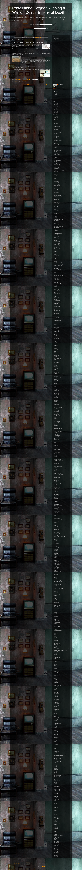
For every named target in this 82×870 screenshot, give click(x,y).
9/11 (54, 146)
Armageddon (56, 404)
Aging (55, 403)
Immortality (56, 143)
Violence (55, 535)
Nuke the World (57, 789)
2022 (55, 99)
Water (55, 396)
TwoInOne (56, 279)
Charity (55, 557)
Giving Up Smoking (57, 431)
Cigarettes (56, 411)
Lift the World (56, 601)
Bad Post (55, 317)
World (55, 214)
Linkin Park (56, 501)
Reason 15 (56, 818)
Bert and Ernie (56, 674)
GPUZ (55, 484)
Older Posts (47, 84)
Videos (55, 189)
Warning (55, 849)
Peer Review (56, 511)
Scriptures (56, 144)
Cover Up (55, 255)
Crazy (55, 324)
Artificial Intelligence (57, 219)
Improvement (56, 494)
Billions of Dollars (57, 318)
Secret (55, 250)
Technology (56, 136)
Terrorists (55, 238)
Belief (55, 174)
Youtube (55, 210)
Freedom (55, 268)
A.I (54, 217)
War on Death (56, 150)
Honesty (55, 592)
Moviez (55, 134)
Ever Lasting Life (57, 222)
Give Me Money (57, 377)
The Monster (56, 643)
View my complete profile (62, 85)
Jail (54, 598)
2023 (55, 93)
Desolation (56, 414)
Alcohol (55, 668)
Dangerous (56, 327)
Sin (54, 634)
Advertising (56, 547)
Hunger (55, 434)
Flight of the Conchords (58, 581)
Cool (55, 467)
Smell (55, 831)
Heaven (55, 337)
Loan (18, 81)
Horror (55, 432)
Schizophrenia (56, 306)
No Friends (56, 441)
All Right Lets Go (57, 453)
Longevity (55, 386)
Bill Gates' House (57, 554)
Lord (54, 766)
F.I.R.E (55, 258)
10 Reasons (56, 658)
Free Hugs (56, 717)
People (55, 512)
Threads (55, 199)
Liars (55, 759)
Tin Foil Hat (56, 313)
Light (55, 296)
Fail (54, 375)
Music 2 (55, 125)
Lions (55, 762)
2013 (55, 109)
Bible (55, 137)
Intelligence (56, 495)
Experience (56, 422)
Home (28, 84)
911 (54, 151)
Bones (55, 678)
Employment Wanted (58, 474)
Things (55, 311)
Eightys (55, 568)
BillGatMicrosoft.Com (58, 460)
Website (55, 651)
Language (55, 384)
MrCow (55, 606)
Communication (57, 320)
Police (55, 803)
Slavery (55, 523)
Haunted (55, 727)
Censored (55, 410)
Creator (55, 698)
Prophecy (55, 390)
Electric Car (56, 470)
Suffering (55, 167)
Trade (55, 646)
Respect (55, 627)
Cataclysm (56, 224)
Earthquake (56, 709)
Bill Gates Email (57, 459)
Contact (55, 696)
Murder (55, 779)
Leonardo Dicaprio (57, 758)
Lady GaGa (56, 751)
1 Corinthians (56, 657)
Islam (55, 741)
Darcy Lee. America (57, 700)
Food (55, 481)
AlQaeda (55, 549)
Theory (55, 644)
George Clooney (57, 723)
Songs (55, 171)
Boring (55, 462)
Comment (55, 560)
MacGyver (56, 602)
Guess (55, 587)
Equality (55, 713)
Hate (55, 589)
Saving (55, 633)
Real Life (55, 304)
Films (55, 292)
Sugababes (56, 640)
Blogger (43, 866)
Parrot (55, 613)
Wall (54, 848)
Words (55, 398)
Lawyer (55, 273)
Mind (55, 231)
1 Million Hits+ (56, 452)
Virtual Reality (56, 154)
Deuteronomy (56, 705)
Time (55, 448)
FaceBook (56, 476)
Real (55, 516)
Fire (54, 334)
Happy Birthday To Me (58, 588)
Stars (55, 528)
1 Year (55, 542)
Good (55, 335)
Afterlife (55, 251)
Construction (56, 323)
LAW (55, 383)
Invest (55, 738)
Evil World (56, 220)
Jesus (55, 133)
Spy (54, 637)
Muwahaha (56, 608)
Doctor (55, 707)
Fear (55, 575)
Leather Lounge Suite (58, 755)
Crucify (55, 370)
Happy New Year (57, 269)
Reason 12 (56, 817)
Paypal (55, 278)
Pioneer (55, 616)
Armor (55, 455)
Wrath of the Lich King (58, 264)
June (56, 94)
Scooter (55, 307)
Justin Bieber (56, 295)
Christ (55, 178)
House (55, 153)
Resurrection (56, 518)
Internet (55, 596)
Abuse (55, 359)
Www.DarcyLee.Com (57, 358)
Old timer (55, 276)
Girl (54, 724)
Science (55, 234)
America (55, 203)
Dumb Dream (56, 415)
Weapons (55, 355)
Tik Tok (55, 839)
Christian (55, 158)
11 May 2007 (56, 660)
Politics (55, 804)
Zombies (55, 539)
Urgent (55, 845)
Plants (55, 801)
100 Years (56, 543)
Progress (55, 345)
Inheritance (56, 735)
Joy (54, 438)
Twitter (55, 351)
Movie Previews (57, 191)
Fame (55, 424)
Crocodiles (56, 699)
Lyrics (55, 342)
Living (55, 341)
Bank (16, 81)
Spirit (55, 309)
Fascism (55, 425)
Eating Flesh (56, 567)
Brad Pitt (55, 682)
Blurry (55, 676)
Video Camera (56, 449)
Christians (56, 181)
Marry (55, 771)
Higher (55, 271)
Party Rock (56, 799)
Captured (55, 363)
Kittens (55, 748)
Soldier (55, 237)
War (54, 177)
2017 (55, 103)
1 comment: (28, 79)
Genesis (55, 721)
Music (55, 123)
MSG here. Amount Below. (35, 24)
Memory (55, 163)
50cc (55, 314)
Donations (56, 182)
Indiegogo (55, 379)
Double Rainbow (57, 564)
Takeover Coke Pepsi (58, 835)
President (55, 443)
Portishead (56, 620)
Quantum (55, 813)
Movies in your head (57, 275)
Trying (55, 530)
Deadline (55, 702)
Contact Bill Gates (57, 466)
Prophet (55, 623)
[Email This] (33, 79)
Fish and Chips (56, 580)
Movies (55, 129)
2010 (55, 114)
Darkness (55, 330)
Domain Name (56, 290)
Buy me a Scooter (57, 407)
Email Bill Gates (57, 473)
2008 (55, 117)
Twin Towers (56, 202)
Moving (55, 299)
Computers (56, 241)
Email (55, 417)
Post (55, 259)
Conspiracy (56, 243)
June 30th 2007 (57, 744)
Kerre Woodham (57, 747)
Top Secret (56, 200)
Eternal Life (56, 184)
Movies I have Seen (57, 195)
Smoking (55, 236)
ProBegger (61, 84)
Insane (55, 380)
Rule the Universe (57, 519)
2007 (55, 119)
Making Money (56, 389)
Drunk (55, 566)
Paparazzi (56, 793)
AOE (55, 667)
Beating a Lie (56, 212)
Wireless (55, 855)
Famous (55, 376)
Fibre (55, 577)
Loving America (57, 387)
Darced (55, 328)
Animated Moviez (57, 265)
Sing (55, 522)
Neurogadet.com (57, 786)
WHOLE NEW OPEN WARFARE (60, 650)
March (56, 97)
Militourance (56, 605)
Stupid (55, 639)
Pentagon (55, 302)
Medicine (55, 773)
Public (55, 625)
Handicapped (56, 487)
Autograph (56, 671)
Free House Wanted (57, 226)
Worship (55, 856)
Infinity (55, 734)
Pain (55, 175)
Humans (55, 595)
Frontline (55, 719)
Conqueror (56, 464)
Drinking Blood (56, 469)
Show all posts (38, 37)
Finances (55, 480)
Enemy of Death (57, 712)
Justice (55, 497)
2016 (55, 104)
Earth (55, 373)
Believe (55, 172)
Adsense (55, 316)
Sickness (55, 521)
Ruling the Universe (57, 262)
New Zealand (56, 300)
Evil (54, 257)
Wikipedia (55, 654)
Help (55, 490)
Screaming (56, 828)
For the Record (56, 483)
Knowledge (56, 338)
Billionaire (55, 286)
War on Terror (56, 354)
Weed (55, 653)
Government (56, 165)
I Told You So (56, 435)
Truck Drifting (56, 844)
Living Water (56, 230)
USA (55, 352)
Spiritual (55, 526)
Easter (55, 710)
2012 (55, 111)
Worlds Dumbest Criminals (59, 536)
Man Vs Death (56, 38)
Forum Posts (56, 185)
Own (55, 442)
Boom (55, 681)
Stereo (55, 445)
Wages (55, 846)
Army (55, 405)
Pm (54, 619)
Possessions (56, 622)
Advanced (56, 282)
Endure (55, 570)
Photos (55, 209)
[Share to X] (35, 79)
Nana (55, 783)
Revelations (56, 629)
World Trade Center (57, 140)
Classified (56, 693)
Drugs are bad (56, 331)
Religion (55, 213)
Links (55, 502)
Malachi (55, 769)
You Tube (55, 198)
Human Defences (57, 293)
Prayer (55, 807)
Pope (55, 806)
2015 (55, 106)
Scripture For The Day (58, 170)
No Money (56, 192)
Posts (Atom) (19, 86)
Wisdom (55, 450)
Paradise (55, 796)
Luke (55, 768)
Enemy (55, 418)
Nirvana (55, 508)
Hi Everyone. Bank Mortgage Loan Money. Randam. (27, 42)
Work (55, 356)
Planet (55, 617)
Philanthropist (56, 615)
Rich (55, 348)
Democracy (56, 703)
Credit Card (56, 561)
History (55, 272)
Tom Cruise (56, 841)
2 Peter (55, 661)
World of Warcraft (57, 196)
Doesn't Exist (56, 245)
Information (56, 436)
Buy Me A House (57, 160)
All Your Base (56, 362)
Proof (55, 515)
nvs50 (55, 540)
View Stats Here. (16, 863)
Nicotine (55, 787)
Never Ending (56, 507)
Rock (55, 821)
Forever (55, 582)
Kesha (55, 382)
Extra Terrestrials (57, 573)
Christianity (56, 168)
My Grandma (56, 780)
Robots (55, 820)
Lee (54, 161)
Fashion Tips (56, 477)
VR (54, 188)
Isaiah (55, 740)
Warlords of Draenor (57, 394)
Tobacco (55, 349)
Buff (54, 688)
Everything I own (57, 571)
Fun (54, 429)
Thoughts (55, 393)
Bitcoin (55, 675)
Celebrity (55, 408)
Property (55, 810)
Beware (55, 285)
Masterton (56, 603)
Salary (55, 825)
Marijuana (55, 297)
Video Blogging (56, 532)
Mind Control (56, 205)
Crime (55, 369)
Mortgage (24, 81)
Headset (55, 591)
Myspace (55, 782)
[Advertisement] (61, 62)
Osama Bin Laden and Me (59, 509)
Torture (55, 206)
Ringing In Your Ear (57, 630)
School (55, 827)
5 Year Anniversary (57, 544)
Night (55, 612)
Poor (55, 223)
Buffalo (55, 689)
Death (56, 95)
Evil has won (56, 421)
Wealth (55, 851)
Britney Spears (56, 685)
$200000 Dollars (57, 655)
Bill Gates (56, 457)
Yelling (55, 537)
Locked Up (56, 504)
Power (55, 261)
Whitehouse (56, 852)
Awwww (55, 672)
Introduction (56, 737)
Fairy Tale (56, 574)
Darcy (55, 147)
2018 (55, 101)
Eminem (55, 332)
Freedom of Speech (57, 428)
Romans (55, 824)
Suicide (55, 641)
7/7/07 (55, 665)
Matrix (55, 193)
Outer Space (56, 792)
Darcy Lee (56, 126)
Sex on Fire (56, 391)
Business (55, 463)
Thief (55, 838)
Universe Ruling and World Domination (61, 648)
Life (54, 186)
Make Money (56, 248)
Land (55, 752)
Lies (54, 599)
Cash (55, 365)
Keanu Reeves (56, 745)
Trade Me (55, 529)
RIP (54, 814)
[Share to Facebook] (36, 79)
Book (55, 679)
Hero (55, 728)
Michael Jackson (57, 775)
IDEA (55, 493)
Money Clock (56, 778)
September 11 (56, 132)
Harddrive (55, 488)
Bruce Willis (56, 686)
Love (55, 157)
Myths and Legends (57, 505)
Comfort (55, 695)
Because (55, 553)
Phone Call (56, 164)
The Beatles (56, 310)
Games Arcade (56, 584)
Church (55, 368)
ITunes (55, 731)
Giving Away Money (57, 486)
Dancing (55, 325)
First (55, 578)
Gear (55, 585)
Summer (55, 834)
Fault (55, 714)
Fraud (55, 716)
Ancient (55, 550)
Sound (55, 636)
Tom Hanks (56, 842)
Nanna (55, 785)
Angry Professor (57, 669)
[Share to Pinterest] (37, 79)
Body (55, 556)
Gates (55, 720)
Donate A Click (56, 563)
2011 (55, 112)
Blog (55, 254)
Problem (55, 514)
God (54, 130)
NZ (54, 609)
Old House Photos (57, 344)
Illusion (55, 733)
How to (55, 491)
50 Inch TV (56, 546)
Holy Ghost (56, 247)
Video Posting (56, 533)
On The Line (56, 790)
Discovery (56, 372)
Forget (55, 427)
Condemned (56, 321)
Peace (55, 800)
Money (21, 81)
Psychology (56, 811)
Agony (55, 252)
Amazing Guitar (57, 283)
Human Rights (56, 594)
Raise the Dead (57, 626)
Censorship (56, 692)
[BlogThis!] (34, 79)
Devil (55, 706)
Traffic (55, 647)
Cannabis (55, 289)
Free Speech (56, 227)
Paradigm (55, 794)
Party (55, 797)
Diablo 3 (55, 244)
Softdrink (55, 832)
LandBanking (56, 754)
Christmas (56, 366)
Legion (55, 757)
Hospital (55, 730)
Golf (54, 726)
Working (55, 400)
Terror (55, 446)
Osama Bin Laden (57, 233)
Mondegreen (56, 776)
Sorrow (55, 525)
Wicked (55, 853)
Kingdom (55, 498)
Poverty (55, 303)
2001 (55, 216)
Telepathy (55, 837)
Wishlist (55, 397)
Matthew (55, 772)
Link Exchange (56, 761)
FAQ (55, 266)
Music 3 (55, 127)
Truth (55, 240)
